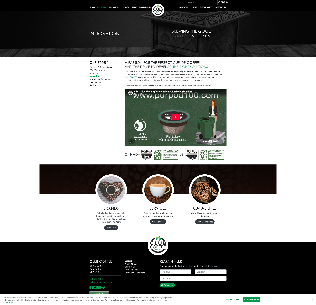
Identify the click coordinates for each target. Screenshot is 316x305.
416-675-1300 (96, 279)
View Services (158, 221)
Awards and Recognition (100, 79)
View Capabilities (205, 221)
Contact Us (220, 7)
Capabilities (114, 7)
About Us (93, 73)
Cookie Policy (10, 302)
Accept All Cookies (251, 299)
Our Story (101, 7)
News (194, 7)
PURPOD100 (131, 77)
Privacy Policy (131, 269)
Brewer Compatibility (141, 7)
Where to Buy (131, 264)
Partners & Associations (100, 67)
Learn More (111, 227)
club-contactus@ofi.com (100, 282)
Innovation (184, 7)
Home (92, 7)
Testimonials (95, 82)
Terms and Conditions (135, 272)
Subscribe (168, 285)
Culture (92, 85)
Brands (126, 7)
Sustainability (206, 7)
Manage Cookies (99, 294)
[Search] (214, 2)
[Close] (312, 299)
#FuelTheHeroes (97, 70)
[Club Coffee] (158, 10)
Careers (128, 261)
